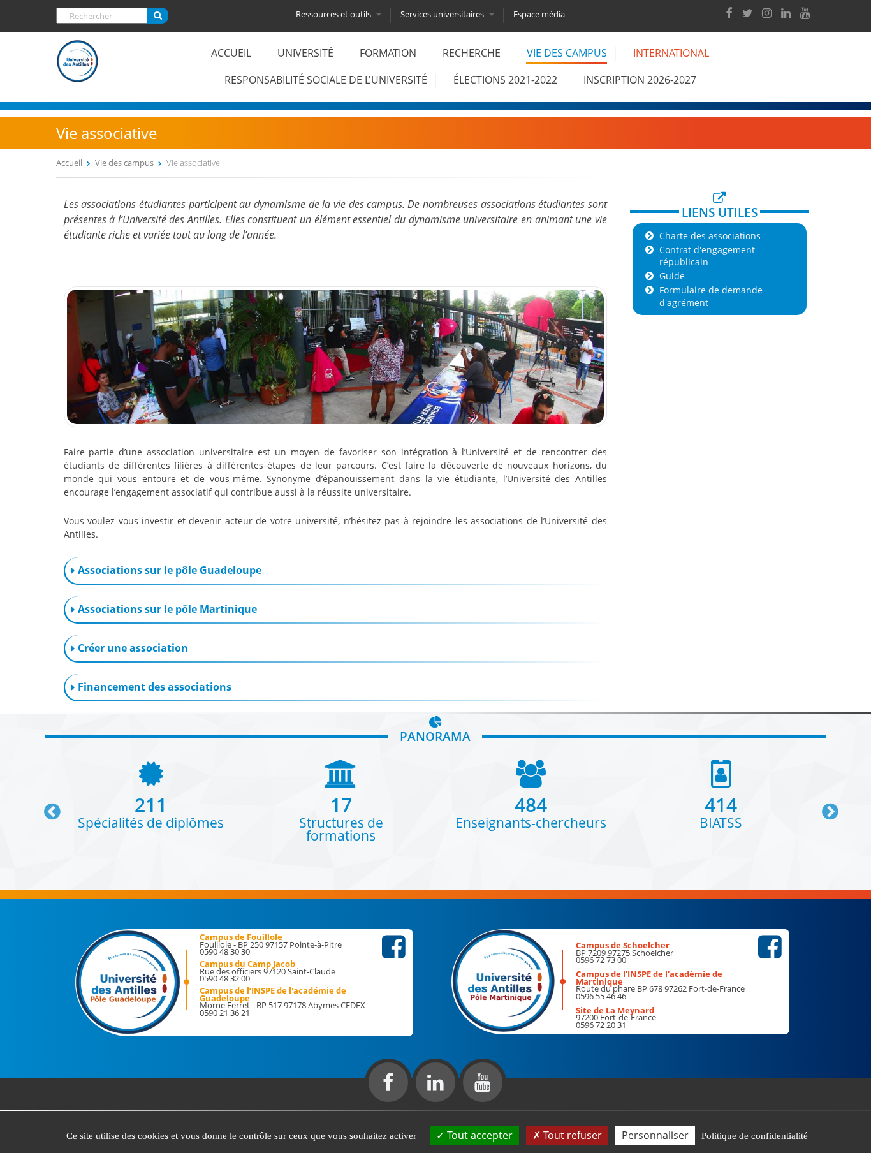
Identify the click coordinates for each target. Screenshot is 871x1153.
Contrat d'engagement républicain (707, 256)
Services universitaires (443, 14)
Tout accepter (478, 1135)
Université (305, 53)
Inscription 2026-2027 (639, 80)
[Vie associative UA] (336, 423)
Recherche (472, 53)
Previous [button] (46, 806)
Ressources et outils (334, 14)
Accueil (231, 53)
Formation (388, 53)
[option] (226, 801)
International (671, 53)
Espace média (539, 14)
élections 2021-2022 (505, 80)
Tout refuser (571, 1135)
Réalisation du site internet (42, 1107)
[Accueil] (77, 71)
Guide (672, 276)
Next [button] (824, 806)
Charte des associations (710, 236)
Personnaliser (655, 1135)
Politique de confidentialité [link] (754, 1136)
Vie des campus (567, 53)
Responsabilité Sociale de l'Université (325, 80)
